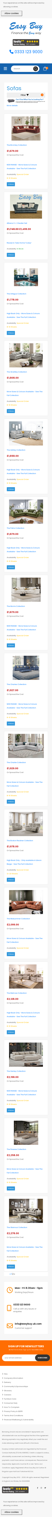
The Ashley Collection (16, 450)
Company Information (13, 1378)
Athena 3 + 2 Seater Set (17, 223)
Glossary (8, 1390)
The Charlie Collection (16, 762)
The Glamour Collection (17, 1227)
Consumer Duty (10, 1403)
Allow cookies (12, 13)
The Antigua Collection (16, 293)
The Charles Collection (16, 684)
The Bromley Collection (17, 145)
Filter (32, 95)
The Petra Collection (15, 528)
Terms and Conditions (13, 1415)
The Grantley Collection (17, 372)
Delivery (7, 1382)
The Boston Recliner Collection (20, 840)
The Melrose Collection (17, 993)
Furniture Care (10, 1399)
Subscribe (42, 1358)
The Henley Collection (16, 1071)
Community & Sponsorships (16, 1386)
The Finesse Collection (16, 1149)
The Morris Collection (16, 606)
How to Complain (11, 1407)
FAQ (5, 1374)
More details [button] (12, 105)
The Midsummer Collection (18, 918)
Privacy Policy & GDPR (13, 1411)
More (11, 184)
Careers (7, 1394)
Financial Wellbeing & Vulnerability (19, 1419)
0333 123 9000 (28, 52)
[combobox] (25, 69)
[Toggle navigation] (5, 69)
